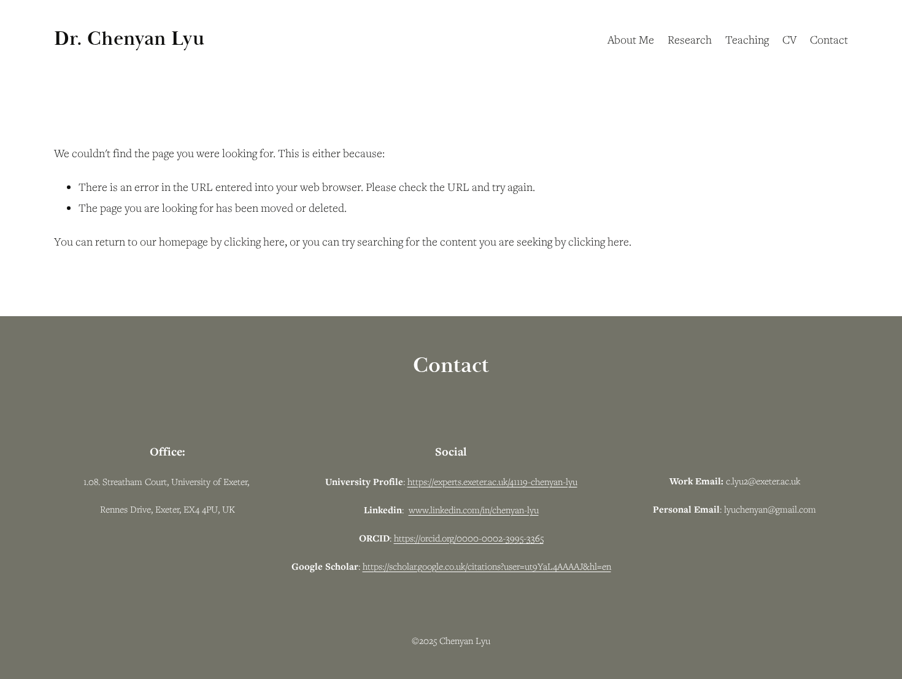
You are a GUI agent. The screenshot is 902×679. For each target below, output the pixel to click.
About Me (630, 39)
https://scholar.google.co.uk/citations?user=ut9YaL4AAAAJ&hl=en (487, 566)
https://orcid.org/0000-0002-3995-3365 (469, 538)
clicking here (254, 241)
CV (789, 39)
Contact (829, 39)
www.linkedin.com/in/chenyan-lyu (474, 509)
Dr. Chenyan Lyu (129, 39)
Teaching (747, 39)
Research (690, 39)
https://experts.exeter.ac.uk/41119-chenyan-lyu (492, 481)
